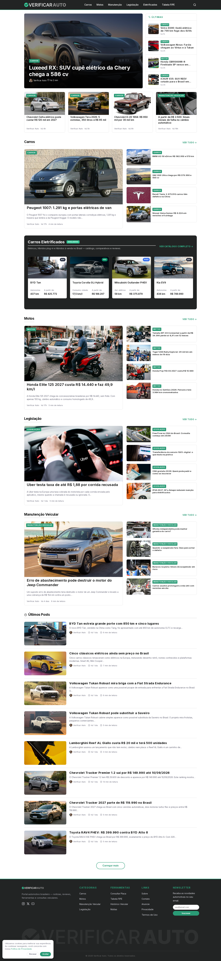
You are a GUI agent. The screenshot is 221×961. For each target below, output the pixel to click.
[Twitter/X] (28, 904)
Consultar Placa (118, 893)
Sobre (145, 893)
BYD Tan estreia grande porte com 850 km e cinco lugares (114, 623)
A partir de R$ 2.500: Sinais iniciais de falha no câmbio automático (174, 120)
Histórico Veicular (119, 904)
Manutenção (115, 4)
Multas (113, 909)
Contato (146, 899)
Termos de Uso (150, 914)
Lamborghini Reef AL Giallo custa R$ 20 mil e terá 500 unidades (118, 743)
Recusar (33, 954)
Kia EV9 (161, 282)
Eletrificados (150, 4)
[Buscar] (195, 5)
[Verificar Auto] (45, 5)
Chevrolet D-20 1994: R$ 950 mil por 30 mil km (131, 118)
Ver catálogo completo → (176, 246)
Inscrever (186, 913)
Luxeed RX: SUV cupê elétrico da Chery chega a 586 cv (79, 70)
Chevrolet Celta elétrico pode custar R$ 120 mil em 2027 (43, 118)
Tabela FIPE (168, 4)
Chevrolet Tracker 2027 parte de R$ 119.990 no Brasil (110, 802)
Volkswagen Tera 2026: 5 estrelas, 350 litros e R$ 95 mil (88, 118)
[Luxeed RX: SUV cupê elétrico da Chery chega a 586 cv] (83, 51)
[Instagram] (23, 904)
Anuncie (146, 904)
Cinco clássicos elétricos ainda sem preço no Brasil (109, 653)
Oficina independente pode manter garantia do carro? (169, 530)
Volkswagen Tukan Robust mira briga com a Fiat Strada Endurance (120, 683)
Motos (100, 4)
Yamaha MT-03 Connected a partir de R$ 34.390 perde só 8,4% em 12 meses (172, 334)
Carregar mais (111, 865)
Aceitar (45, 954)
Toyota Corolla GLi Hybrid (87, 282)
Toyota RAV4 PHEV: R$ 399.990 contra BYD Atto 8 (108, 832)
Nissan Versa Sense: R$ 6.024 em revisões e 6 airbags (169, 214)
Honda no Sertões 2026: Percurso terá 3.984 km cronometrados (171, 391)
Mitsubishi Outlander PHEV (131, 282)
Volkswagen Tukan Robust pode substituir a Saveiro (109, 713)
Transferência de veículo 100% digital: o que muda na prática (172, 453)
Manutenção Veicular (171, 95)
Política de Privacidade (21, 949)
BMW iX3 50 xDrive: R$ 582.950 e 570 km (173, 156)
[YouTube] (32, 904)
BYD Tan (35, 282)
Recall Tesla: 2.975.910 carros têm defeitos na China (169, 195)
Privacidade (147, 909)
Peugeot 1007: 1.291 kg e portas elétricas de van (69, 208)
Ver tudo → (190, 142)
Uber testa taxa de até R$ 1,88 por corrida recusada (72, 485)
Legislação (132, 4)
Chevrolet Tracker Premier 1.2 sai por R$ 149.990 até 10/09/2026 (119, 773)
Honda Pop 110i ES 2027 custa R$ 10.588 (172, 371)
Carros (88, 4)
